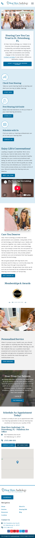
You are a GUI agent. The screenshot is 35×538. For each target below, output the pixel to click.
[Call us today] (2, 3)
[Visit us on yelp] (14, 531)
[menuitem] (8, 506)
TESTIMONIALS (17, 400)
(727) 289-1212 (8, 527)
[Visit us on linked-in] (23, 531)
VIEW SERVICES (8, 361)
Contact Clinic (8, 445)
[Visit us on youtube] (11, 531)
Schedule (7, 497)
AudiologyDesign (15, 536)
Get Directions (22, 445)
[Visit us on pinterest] (17, 531)
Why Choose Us (8, 275)
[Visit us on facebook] (8, 531)
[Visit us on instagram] (26, 531)
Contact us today (9, 57)
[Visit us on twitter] (20, 531)
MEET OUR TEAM (8, 175)
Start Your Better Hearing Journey (17, 64)
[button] (10, 302)
